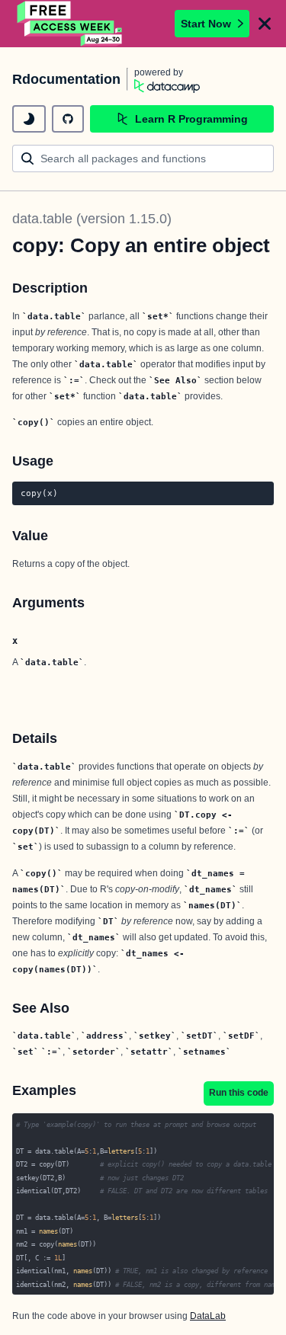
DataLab (208, 1316)
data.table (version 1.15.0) (92, 218)
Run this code (238, 1092)
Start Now (206, 24)
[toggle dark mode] (29, 119)
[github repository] (68, 119)
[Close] (264, 23)
